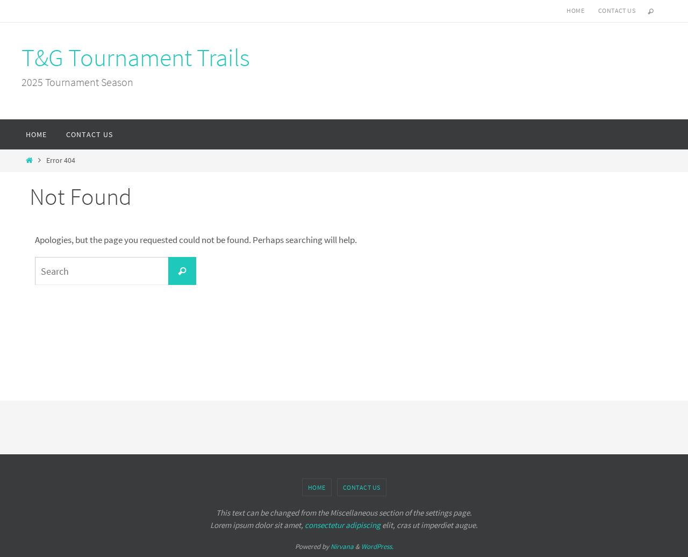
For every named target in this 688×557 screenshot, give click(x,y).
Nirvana (342, 546)
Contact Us (616, 10)
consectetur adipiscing (343, 525)
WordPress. (377, 546)
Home (575, 10)
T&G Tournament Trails (136, 57)
